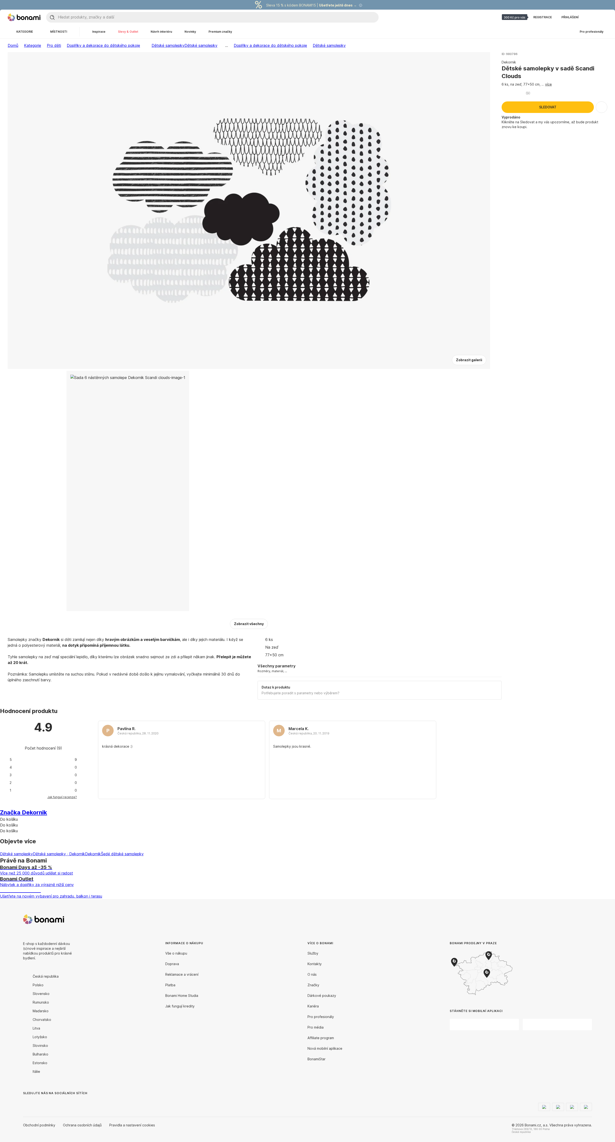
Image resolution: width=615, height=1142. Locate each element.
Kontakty (315, 964)
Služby (313, 953)
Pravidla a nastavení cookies (132, 1125)
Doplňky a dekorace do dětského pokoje (103, 45)
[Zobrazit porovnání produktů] (590, 17)
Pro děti (54, 45)
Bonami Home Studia (181, 995)
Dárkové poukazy (322, 995)
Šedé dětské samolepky (122, 853)
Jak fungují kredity (180, 1006)
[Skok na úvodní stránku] (24, 17)
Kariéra (313, 1006)
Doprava (172, 964)
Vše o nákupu (176, 953)
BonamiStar (317, 1059)
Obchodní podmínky (39, 1125)
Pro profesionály (321, 1017)
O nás (312, 974)
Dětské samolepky (200, 45)
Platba (170, 985)
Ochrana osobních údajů (82, 1125)
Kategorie (32, 45)
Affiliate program (321, 1038)
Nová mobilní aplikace (325, 1048)
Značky (313, 985)
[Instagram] (38, 1103)
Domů (13, 45)
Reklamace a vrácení (181, 974)
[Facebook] (27, 1103)
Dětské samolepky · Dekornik (59, 853)
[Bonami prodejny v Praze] (489, 973)
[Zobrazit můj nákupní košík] (601, 17)
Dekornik (93, 853)
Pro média (316, 1027)
